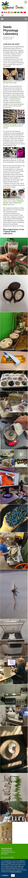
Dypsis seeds (7, 81)
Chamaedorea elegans (10, 124)
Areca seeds (14, 102)
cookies (8, 863)
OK (13, 875)
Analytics (5, 875)
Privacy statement (15, 871)
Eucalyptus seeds (16, 97)
